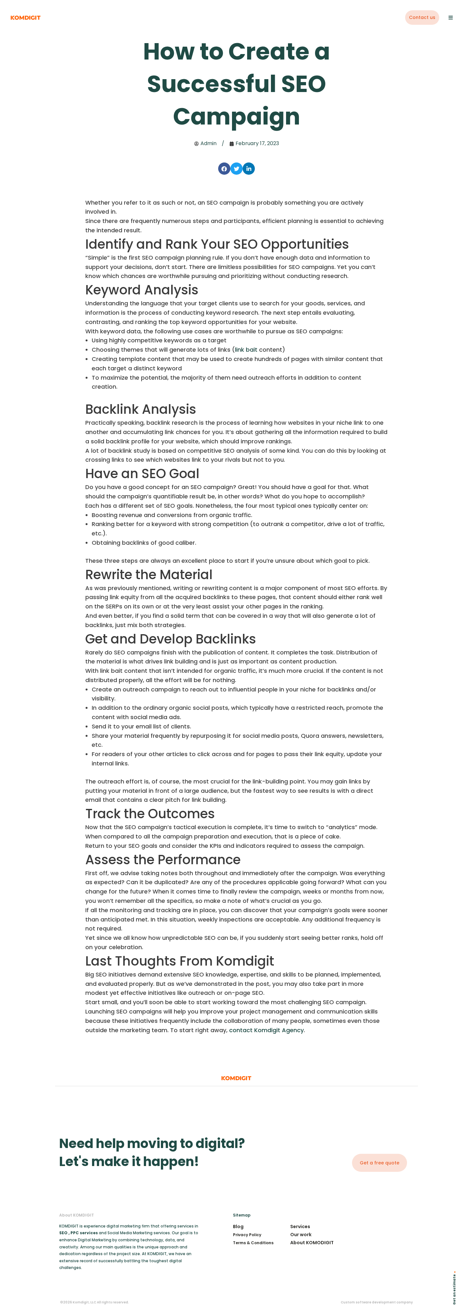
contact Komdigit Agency (266, 1030)
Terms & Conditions (253, 1243)
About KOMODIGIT (312, 1242)
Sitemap (242, 1215)
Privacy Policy (247, 1234)
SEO (63, 1233)
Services (300, 1226)
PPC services (84, 1233)
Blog (238, 1226)
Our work (300, 1234)
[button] (224, 168)
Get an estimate (454, 1289)
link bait (246, 350)
